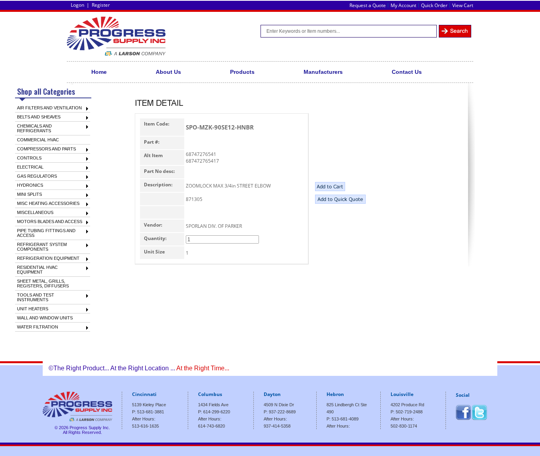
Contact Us (407, 72)
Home (99, 72)
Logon (77, 5)
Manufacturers (323, 72)
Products (242, 72)
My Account (403, 5)
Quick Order (434, 5)
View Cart (462, 5)
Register (101, 5)
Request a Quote (367, 5)
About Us (168, 72)
